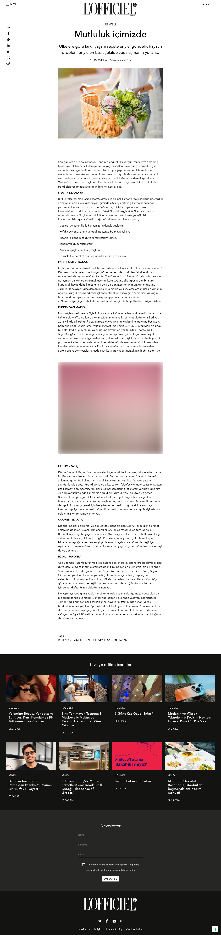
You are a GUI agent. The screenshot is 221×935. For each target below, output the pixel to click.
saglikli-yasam (117, 640)
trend (87, 640)
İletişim (98, 929)
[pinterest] (8, 40)
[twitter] (8, 52)
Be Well (110, 24)
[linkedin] (8, 46)
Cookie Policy (134, 929)
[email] (8, 28)
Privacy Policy (128, 870)
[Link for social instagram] (114, 921)
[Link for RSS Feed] (121, 921)
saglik (77, 640)
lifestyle (99, 640)
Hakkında (84, 929)
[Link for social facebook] (107, 921)
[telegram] (8, 64)
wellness (64, 640)
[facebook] (8, 34)
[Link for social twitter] (99, 921)
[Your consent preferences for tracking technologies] (215, 929)
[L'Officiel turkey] (110, 9)
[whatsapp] (8, 58)
